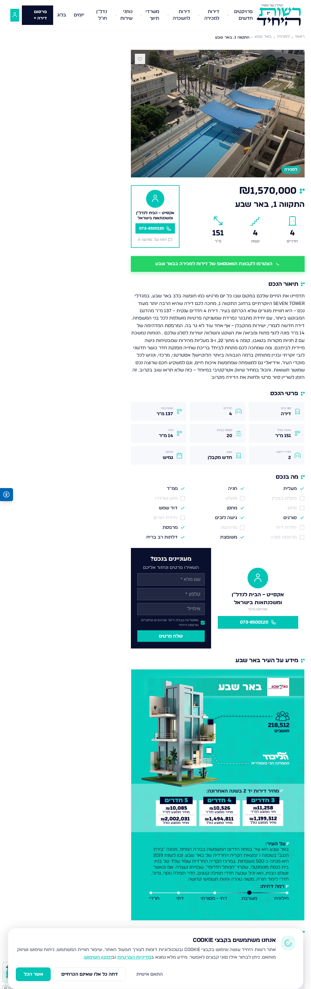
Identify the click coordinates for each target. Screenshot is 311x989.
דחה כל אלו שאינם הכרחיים (89, 974)
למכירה (283, 37)
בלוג (61, 15)
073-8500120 (254, 622)
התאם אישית (149, 974)
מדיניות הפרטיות (134, 957)
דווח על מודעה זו (152, 240)
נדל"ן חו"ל (101, 15)
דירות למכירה (211, 15)
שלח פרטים (171, 636)
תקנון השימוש (98, 957)
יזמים (79, 15)
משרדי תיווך (152, 15)
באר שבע (263, 37)
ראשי (300, 37)
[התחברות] (14, 15)
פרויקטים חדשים (243, 15)
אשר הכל (33, 974)
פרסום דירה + (40, 15)
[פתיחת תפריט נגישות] (6, 494)
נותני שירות (126, 15)
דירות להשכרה (181, 15)
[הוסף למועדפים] (140, 59)
